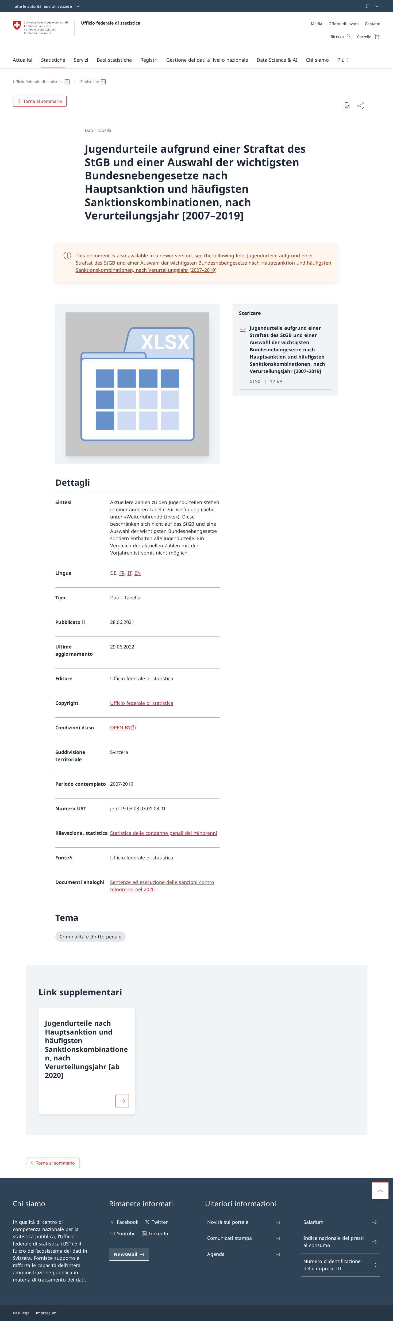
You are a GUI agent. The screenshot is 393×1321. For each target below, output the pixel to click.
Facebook (127, 1222)
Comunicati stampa (229, 1238)
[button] (23, 59)
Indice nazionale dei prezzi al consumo (333, 1241)
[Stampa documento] (346, 105)
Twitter (160, 1222)
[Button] (122, 1101)
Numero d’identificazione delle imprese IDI (332, 1265)
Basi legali (22, 1312)
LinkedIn (158, 1233)
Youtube (126, 1233)
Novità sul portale (227, 1222)
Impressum (46, 1312)
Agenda (216, 1254)
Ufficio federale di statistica (110, 23)
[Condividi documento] (360, 105)
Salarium (313, 1222)
